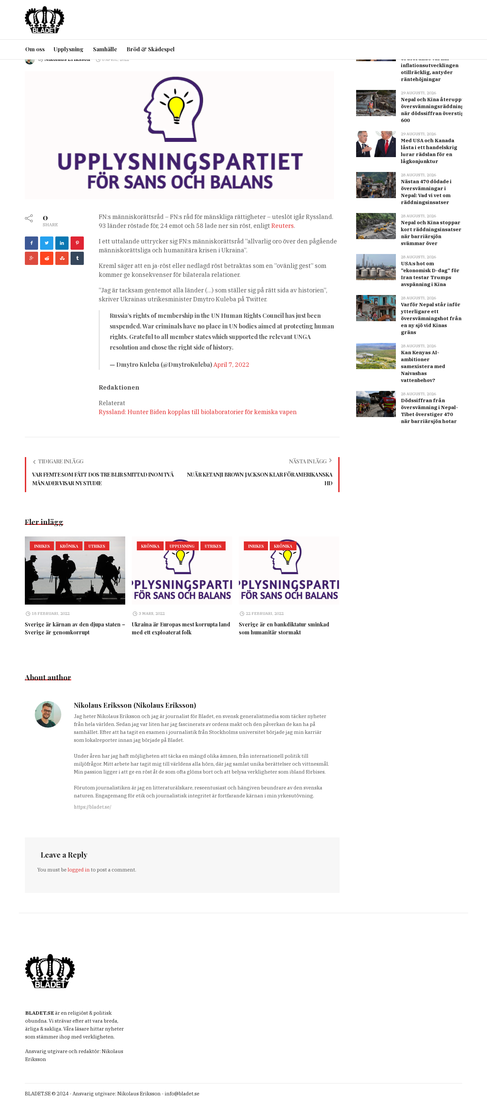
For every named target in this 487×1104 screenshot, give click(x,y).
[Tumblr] (77, 258)
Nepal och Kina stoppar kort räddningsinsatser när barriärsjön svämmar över (431, 232)
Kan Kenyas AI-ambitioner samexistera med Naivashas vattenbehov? (423, 366)
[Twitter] (46, 243)
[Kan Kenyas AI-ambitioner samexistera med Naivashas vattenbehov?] (376, 355)
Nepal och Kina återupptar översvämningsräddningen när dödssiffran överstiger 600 (435, 109)
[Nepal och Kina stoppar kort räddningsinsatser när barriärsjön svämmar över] (376, 225)
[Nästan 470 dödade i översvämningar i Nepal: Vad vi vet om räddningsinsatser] (376, 184)
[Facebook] (31, 243)
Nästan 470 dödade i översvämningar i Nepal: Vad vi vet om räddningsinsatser (426, 191)
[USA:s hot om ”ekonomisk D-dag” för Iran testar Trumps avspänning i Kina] (376, 266)
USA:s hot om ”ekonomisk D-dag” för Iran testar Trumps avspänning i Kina (430, 273)
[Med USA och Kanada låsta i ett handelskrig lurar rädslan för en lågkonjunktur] (376, 143)
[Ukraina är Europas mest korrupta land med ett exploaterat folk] (182, 570)
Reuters (282, 226)
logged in (79, 870)
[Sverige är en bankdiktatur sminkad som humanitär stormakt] (289, 570)
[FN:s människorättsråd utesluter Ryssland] (179, 134)
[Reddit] (46, 258)
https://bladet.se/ (92, 807)
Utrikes (96, 546)
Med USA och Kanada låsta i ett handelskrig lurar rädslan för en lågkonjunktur (429, 150)
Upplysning (182, 546)
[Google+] (31, 258)
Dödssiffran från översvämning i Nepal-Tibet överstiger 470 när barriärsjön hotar (429, 410)
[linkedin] (62, 243)
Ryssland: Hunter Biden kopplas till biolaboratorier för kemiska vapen (198, 412)
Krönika (69, 546)
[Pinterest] (77, 243)
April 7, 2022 (231, 364)
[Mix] (62, 258)
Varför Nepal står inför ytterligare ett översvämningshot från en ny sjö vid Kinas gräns (431, 318)
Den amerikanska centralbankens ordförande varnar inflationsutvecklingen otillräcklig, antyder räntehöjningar (430, 61)
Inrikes (42, 546)
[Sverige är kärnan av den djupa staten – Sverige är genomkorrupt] (75, 570)
